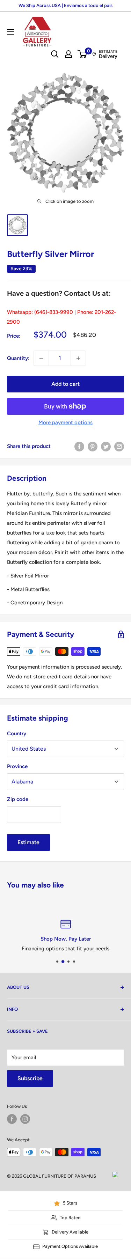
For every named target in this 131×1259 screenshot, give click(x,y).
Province (17, 766)
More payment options (65, 422)
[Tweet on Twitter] (106, 446)
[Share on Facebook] (79, 446)
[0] (82, 54)
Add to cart (65, 384)
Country (16, 733)
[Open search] (55, 54)
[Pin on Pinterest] (92, 446)
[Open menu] (10, 32)
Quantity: (18, 358)
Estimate (28, 842)
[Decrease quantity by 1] (41, 358)
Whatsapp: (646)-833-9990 (40, 312)
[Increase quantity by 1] (78, 358)
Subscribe (30, 1078)
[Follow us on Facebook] (12, 1119)
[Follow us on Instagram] (25, 1119)
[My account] (68, 54)
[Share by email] (119, 446)
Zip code (17, 799)
